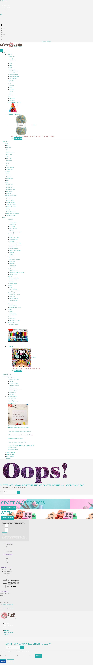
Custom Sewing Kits (13, 401)
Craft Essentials (11, 292)
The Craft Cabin (3, 1)
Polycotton (8, 147)
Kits (9, 96)
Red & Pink (8, 162)
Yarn (4, 52)
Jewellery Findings (13, 239)
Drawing (10, 316)
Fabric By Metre (9, 184)
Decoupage (12, 241)
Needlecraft (10, 256)
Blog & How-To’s (6, 9)
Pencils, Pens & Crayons (14, 294)
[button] (0, 664)
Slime (10, 221)
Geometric (8, 175)
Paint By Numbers (13, 315)
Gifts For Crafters (13, 274)
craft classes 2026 (23, 503)
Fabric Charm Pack (10, 189)
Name (3, 525)
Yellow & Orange (10, 167)
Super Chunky (12, 60)
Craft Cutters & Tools (14, 237)
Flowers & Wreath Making (15, 243)
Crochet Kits (12, 100)
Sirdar (10, 87)
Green (7, 165)
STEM (7, 512)
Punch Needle (12, 267)
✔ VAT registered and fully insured (15, 438)
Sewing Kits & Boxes (10, 215)
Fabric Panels (9, 186)
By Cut (6, 182)
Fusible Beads (12, 224)
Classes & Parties (7, 374)
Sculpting (10, 285)
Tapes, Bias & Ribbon (11, 204)
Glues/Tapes (12, 296)
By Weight (10, 54)
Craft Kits (10, 276)
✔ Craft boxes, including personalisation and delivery (19, 431)
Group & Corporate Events (14, 425)
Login (1, 14)
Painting (10, 309)
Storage (11, 254)
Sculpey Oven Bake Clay (14, 291)
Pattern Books (11, 80)
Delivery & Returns (8, 625)
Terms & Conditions (12, 539)
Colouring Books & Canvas (15, 232)
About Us (5, 10)
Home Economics (12, 377)
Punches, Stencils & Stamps (15, 245)
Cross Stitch (12, 261)
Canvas (11, 311)
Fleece (7, 151)
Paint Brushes (12, 313)
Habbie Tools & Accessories (12, 213)
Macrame (11, 281)
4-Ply (10, 63)
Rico (10, 93)
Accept (3, 661)
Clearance (11, 252)
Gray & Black (9, 158)
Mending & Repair (10, 200)
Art (4, 302)
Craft (4, 217)
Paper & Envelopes (13, 298)
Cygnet (11, 91)
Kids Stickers (12, 226)
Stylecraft (11, 85)
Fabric (6, 143)
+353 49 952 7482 (6, 7)
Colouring (10, 304)
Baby (10, 65)
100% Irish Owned (6, 5)
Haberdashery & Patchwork (11, 195)
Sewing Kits (12, 400)
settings (38, 655)
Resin (10, 287)
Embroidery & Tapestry (14, 259)
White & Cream (9, 169)
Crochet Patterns (13, 72)
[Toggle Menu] (1, 50)
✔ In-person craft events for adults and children (18, 427)
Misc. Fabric (9, 154)
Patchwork (8, 197)
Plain (7, 180)
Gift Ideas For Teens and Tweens (16, 272)
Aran (10, 61)
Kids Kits (11, 230)
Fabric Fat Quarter (10, 187)
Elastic (7, 208)
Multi (7, 164)
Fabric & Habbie (6, 141)
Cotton (10, 67)
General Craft (11, 234)
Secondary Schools (12, 398)
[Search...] (13, 647)
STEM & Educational (12, 396)
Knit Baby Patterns (13, 74)
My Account (7, 627)
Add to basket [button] (18, 370)
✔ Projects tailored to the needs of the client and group (20, 434)
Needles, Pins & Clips (11, 206)
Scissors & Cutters (10, 202)
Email (3, 530)
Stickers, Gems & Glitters (15, 250)
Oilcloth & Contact (10, 152)
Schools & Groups (7, 376)
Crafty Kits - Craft (13, 280)
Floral (7, 173)
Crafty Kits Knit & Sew (14, 278)
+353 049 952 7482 (12, 447)
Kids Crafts (10, 219)
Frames (11, 235)
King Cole (11, 89)
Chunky (11, 58)
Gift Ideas (10, 269)
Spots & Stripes (9, 178)
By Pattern (7, 171)
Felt (7, 149)
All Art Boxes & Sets (13, 324)
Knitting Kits (12, 98)
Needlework (12, 257)
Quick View (33, 125)
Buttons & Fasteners (11, 211)
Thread (8, 210)
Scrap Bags (9, 193)
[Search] (18, 492)
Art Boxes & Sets (11, 322)
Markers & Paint (13, 305)
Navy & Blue (9, 160)
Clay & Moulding (13, 228)
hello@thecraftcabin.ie (13, 449)
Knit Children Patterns (14, 76)
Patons (11, 95)
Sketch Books (12, 318)
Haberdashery (9, 199)
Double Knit (12, 56)
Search (1, 492)
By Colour (7, 156)
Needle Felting (12, 265)
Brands (9, 83)
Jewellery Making (13, 222)
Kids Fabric (8, 176)
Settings (10, 661)
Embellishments (13, 246)
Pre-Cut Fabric (9, 191)
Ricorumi (11, 82)
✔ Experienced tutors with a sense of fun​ (17, 442)
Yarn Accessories (13, 78)
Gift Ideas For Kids (13, 270)
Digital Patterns (11, 69)
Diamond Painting (13, 283)
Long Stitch (12, 263)
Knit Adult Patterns (13, 71)
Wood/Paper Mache (13, 248)
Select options (18, 138)
